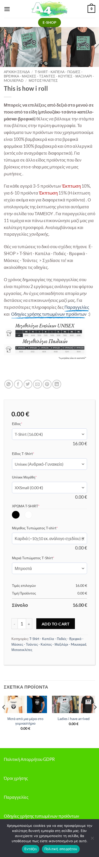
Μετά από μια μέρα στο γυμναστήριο (25, 721)
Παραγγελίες (16, 797)
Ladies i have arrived (74, 718)
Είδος (25, 423)
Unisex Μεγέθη (32, 477)
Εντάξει (30, 849)
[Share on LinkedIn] (56, 384)
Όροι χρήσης (16, 778)
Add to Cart (56, 623)
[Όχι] (92, 840)
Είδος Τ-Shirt (31, 453)
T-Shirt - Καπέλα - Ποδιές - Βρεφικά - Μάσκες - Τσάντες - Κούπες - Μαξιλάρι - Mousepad (49, 76)
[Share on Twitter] (28, 384)
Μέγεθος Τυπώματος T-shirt (42, 527)
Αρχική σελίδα (17, 72)
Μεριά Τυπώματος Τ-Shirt (41, 557)
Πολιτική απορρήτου (60, 849)
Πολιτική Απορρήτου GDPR (29, 759)
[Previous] (4, 717)
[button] (7, 9)
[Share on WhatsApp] (8, 384)
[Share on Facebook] (18, 384)
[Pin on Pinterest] (47, 384)
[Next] (95, 717)
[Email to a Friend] (37, 384)
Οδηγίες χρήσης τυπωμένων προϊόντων (41, 816)
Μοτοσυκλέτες (43, 80)
